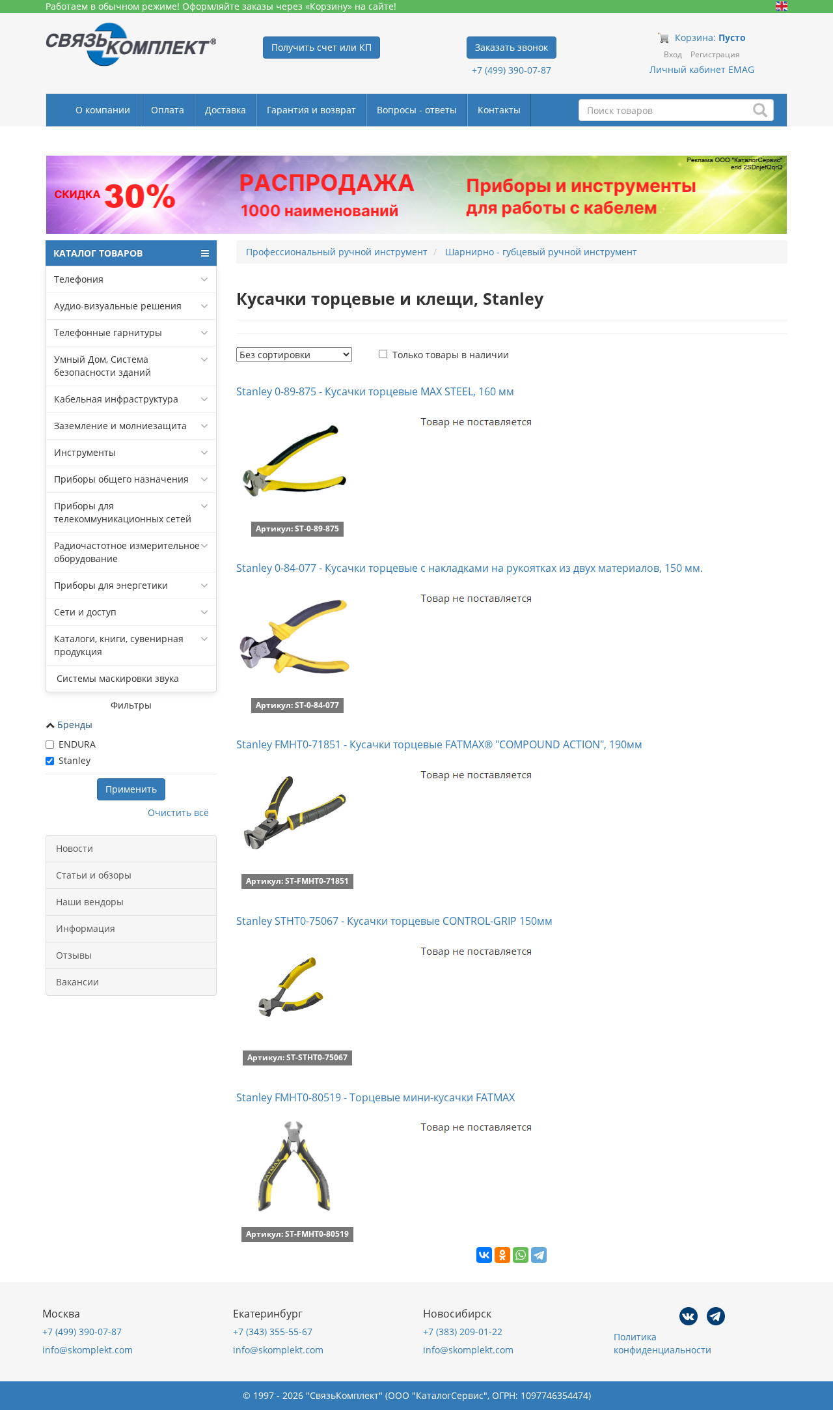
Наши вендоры (90, 901)
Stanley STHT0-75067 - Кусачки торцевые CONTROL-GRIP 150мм (394, 921)
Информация (85, 928)
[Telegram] (539, 1255)
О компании (102, 110)
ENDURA (77, 744)
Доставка (225, 110)
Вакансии (77, 982)
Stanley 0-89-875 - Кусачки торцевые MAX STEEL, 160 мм (375, 391)
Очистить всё (178, 812)
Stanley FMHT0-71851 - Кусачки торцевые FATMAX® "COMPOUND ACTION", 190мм (439, 744)
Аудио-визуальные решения (118, 306)
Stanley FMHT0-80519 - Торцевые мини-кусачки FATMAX (375, 1097)
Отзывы (74, 955)
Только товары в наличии (450, 354)
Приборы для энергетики (111, 585)
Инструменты (85, 452)
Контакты (499, 110)
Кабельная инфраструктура (116, 399)
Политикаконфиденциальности (662, 1343)
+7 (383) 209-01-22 (462, 1331)
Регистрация (715, 54)
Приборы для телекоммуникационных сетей (122, 512)
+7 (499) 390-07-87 (511, 70)
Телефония (78, 279)
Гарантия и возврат (311, 110)
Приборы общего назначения (121, 479)
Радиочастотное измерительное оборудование (127, 552)
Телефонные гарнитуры (108, 332)
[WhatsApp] (520, 1255)
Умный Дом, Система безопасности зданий (102, 365)
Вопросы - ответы (417, 110)
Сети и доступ (85, 612)
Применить (131, 789)
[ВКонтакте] (484, 1255)
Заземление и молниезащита (120, 425)
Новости (74, 848)
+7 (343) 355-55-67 (272, 1331)
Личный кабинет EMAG (701, 69)
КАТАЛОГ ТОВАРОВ (98, 253)
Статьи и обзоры (93, 875)
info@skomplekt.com (87, 1350)
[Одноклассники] (502, 1255)
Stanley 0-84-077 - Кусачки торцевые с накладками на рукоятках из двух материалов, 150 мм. (469, 568)
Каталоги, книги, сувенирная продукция (119, 645)
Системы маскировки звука (116, 678)
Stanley (74, 760)
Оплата (167, 110)
